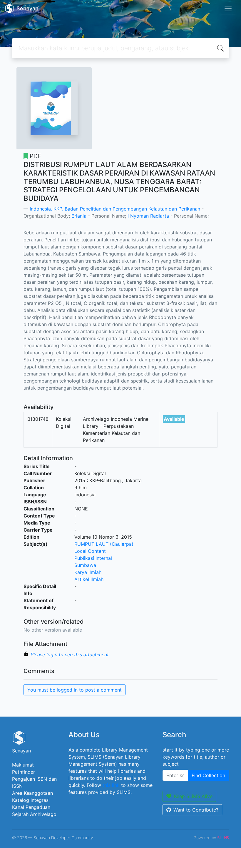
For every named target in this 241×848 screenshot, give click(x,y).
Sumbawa (85, 565)
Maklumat (23, 765)
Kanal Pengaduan (31, 807)
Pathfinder (23, 772)
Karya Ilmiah (87, 572)
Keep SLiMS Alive (193, 796)
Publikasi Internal (93, 558)
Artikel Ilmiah (88, 579)
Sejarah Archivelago (34, 814)
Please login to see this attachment (70, 654)
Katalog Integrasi (31, 800)
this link (111, 785)
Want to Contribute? (195, 810)
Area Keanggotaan (32, 793)
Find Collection (208, 775)
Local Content (90, 551)
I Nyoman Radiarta (148, 216)
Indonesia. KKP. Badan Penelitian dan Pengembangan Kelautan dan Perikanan (115, 209)
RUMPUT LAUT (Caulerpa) (103, 544)
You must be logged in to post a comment (74, 690)
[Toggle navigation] (228, 8)
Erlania (78, 216)
